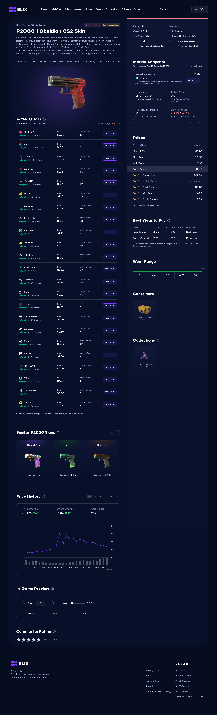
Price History (88, 61)
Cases (99, 9)
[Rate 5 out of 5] (38, 639)
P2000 (34, 25)
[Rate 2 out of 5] (23, 639)
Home (19, 25)
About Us (150, 686)
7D (84, 496)
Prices (43, 61)
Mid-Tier (56, 9)
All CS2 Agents (183, 686)
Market (33, 61)
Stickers (126, 9)
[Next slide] (117, 432)
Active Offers (56, 61)
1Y (106, 496)
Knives (77, 9)
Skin (144, 26)
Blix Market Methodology (158, 691)
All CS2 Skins (181, 670)
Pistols (45, 9)
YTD (111, 496)
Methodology (195, 66)
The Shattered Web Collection (62, 41)
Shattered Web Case (144, 319)
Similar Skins (73, 61)
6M (100, 496)
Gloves (88, 9)
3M (94, 496)
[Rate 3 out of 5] (28, 639)
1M (89, 496)
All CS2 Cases (182, 681)
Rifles (67, 9)
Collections (112, 9)
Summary (21, 61)
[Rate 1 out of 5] (18, 639)
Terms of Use (152, 681)
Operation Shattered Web (153, 46)
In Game (28, 614)
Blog (148, 675)
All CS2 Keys (181, 691)
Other (137, 9)
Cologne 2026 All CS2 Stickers (190, 696)
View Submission (186, 41)
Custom (82, 614)
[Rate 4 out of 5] (33, 639)
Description (104, 61)
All (117, 496)
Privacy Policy (152, 670)
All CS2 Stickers (183, 675)
